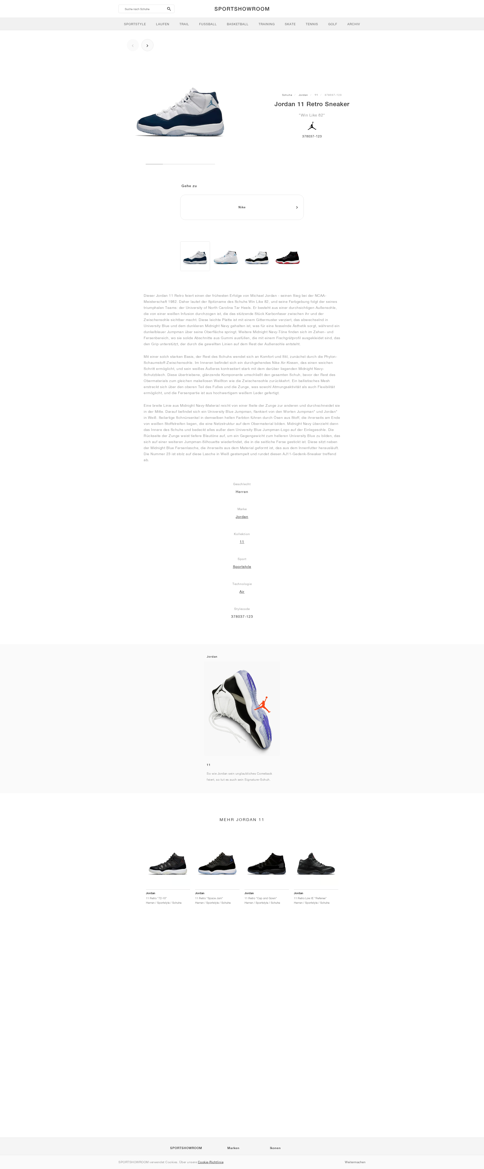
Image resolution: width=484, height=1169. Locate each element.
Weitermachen (355, 1162)
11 (316, 94)
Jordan (303, 94)
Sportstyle (242, 567)
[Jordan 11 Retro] (195, 256)
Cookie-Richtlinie (211, 1162)
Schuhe (287, 94)
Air (242, 592)
